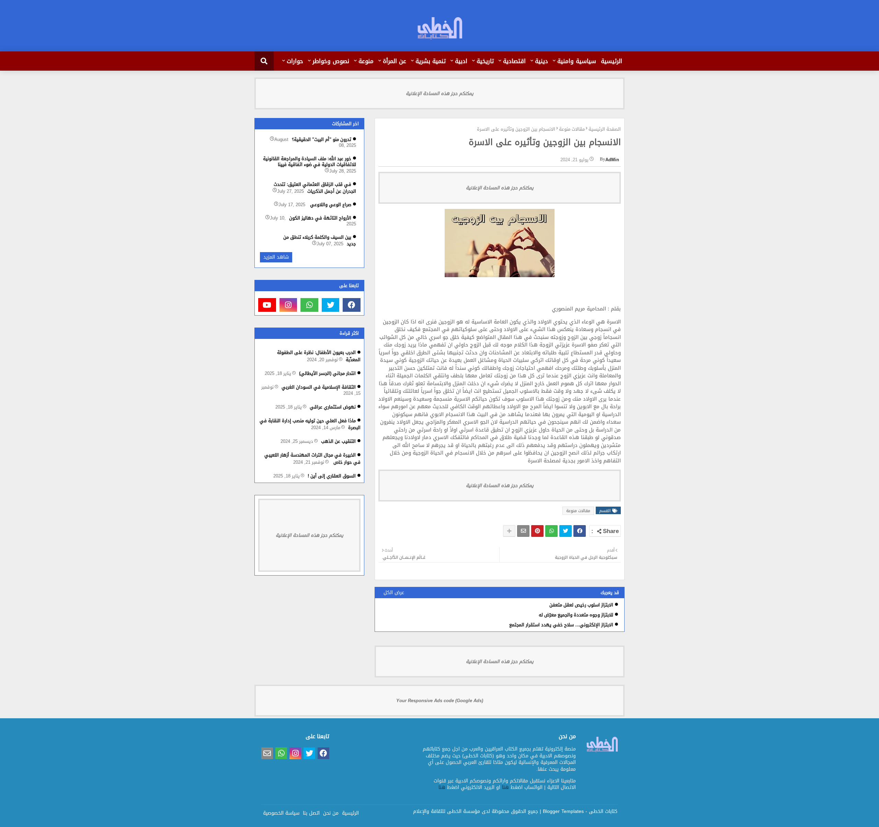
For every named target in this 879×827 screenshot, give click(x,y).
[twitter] (331, 305)
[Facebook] (579, 531)
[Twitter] (565, 531)
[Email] (523, 531)
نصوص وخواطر (330, 61)
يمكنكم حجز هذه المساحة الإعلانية (439, 93)
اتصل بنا (311, 812)
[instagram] (288, 305)
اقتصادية (514, 61)
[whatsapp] (309, 305)
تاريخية (485, 61)
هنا (505, 787)
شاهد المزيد (276, 257)
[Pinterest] (537, 531)
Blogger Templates (563, 811)
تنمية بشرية (430, 61)
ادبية (461, 61)
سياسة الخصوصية (281, 812)
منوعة (366, 61)
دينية (541, 61)
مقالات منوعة (572, 129)
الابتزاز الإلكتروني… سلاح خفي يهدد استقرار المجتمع (561, 625)
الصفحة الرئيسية (605, 129)
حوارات (295, 61)
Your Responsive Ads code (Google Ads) (439, 700)
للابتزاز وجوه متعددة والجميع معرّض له (576, 615)
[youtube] (267, 305)
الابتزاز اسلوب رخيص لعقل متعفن (581, 605)
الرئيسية (611, 61)
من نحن (331, 812)
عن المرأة (394, 61)
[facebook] (352, 305)
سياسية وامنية (576, 61)
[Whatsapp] (551, 531)
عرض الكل (394, 592)
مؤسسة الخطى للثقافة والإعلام (446, 811)
